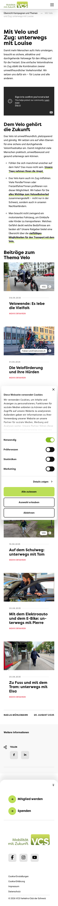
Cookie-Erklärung (16, 881)
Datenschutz (14, 891)
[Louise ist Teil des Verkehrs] (29, 101)
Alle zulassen (29, 491)
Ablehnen (29, 512)
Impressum (13, 886)
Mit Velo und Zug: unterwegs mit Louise (28, 15)
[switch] (50, 449)
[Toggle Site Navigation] (52, 4)
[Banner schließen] (53, 389)
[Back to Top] (53, 785)
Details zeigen (40, 481)
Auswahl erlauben (29, 502)
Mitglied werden (30, 799)
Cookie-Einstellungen (18, 876)
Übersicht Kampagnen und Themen (21, 13)
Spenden (24, 811)
